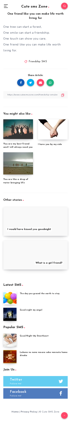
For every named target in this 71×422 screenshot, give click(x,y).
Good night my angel (31, 310)
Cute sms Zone (34, 7)
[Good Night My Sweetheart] (10, 340)
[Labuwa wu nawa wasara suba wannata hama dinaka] (10, 356)
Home (15, 411)
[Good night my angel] (10, 314)
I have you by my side (50, 144)
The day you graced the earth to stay (39, 294)
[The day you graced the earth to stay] (10, 297)
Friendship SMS (38, 61)
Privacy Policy (29, 411)
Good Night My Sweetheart (34, 336)
